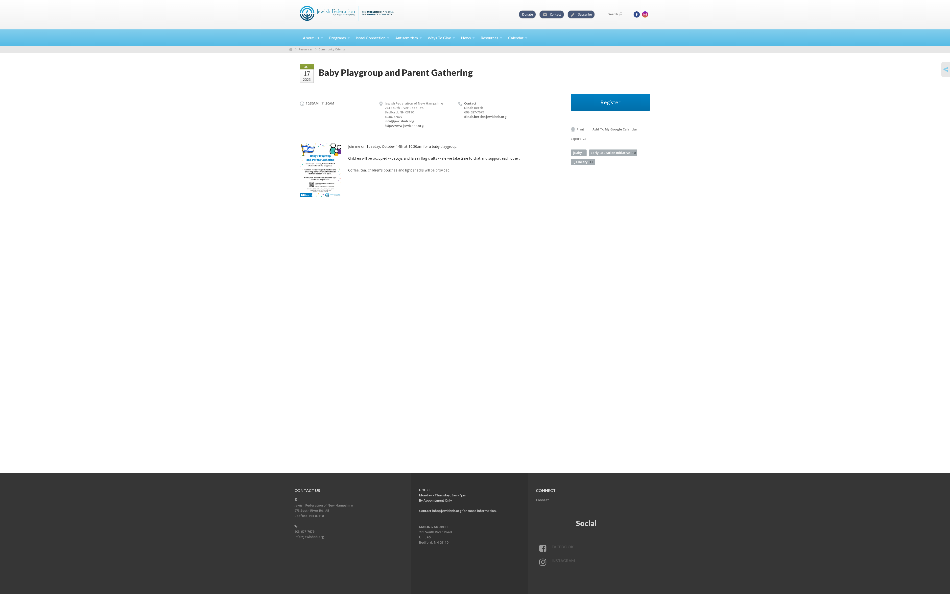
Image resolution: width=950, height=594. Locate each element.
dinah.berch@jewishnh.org (485, 116)
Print (580, 129)
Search (613, 14)
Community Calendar (333, 49)
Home (290, 49)
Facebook (563, 546)
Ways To (439, 37)
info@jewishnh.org (399, 121)
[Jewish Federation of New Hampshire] (347, 14)
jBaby (577, 152)
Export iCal (579, 138)
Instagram (563, 560)
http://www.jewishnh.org (404, 125)
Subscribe (584, 14)
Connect (542, 500)
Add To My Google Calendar (615, 129)
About (311, 37)
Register (610, 102)
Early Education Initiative (613, 152)
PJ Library (582, 162)
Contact (555, 14)
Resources (305, 49)
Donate (527, 14)
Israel (370, 37)
